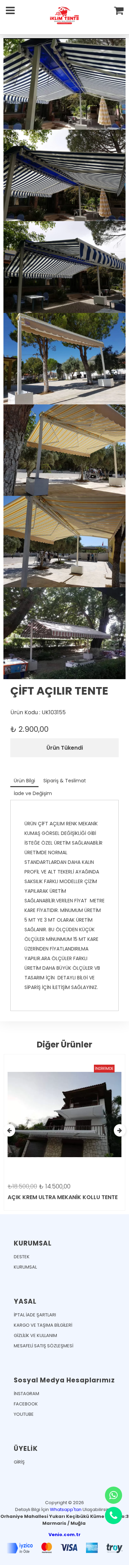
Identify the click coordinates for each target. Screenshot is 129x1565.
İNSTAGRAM (26, 1393)
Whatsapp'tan (66, 1509)
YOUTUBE (24, 1414)
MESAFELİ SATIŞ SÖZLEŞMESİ (43, 1346)
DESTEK (22, 1256)
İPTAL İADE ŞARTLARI (35, 1315)
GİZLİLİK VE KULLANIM (35, 1335)
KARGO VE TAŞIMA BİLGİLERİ (43, 1325)
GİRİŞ (19, 1462)
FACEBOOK (26, 1404)
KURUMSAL (25, 1267)
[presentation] (9, 1130)
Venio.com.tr (64, 1534)
